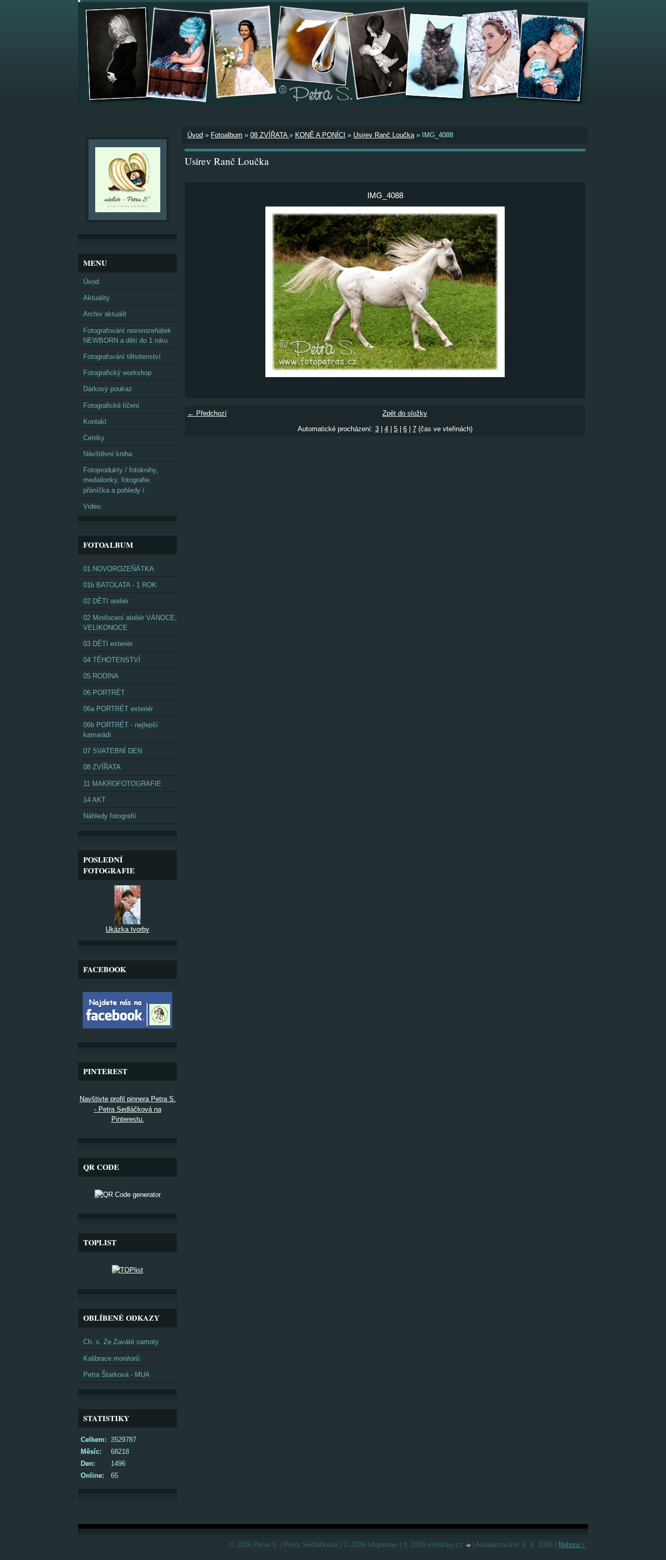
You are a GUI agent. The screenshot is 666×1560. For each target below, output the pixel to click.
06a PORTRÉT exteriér (118, 709)
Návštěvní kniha (107, 454)
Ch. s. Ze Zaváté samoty (121, 1342)
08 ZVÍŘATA (269, 135)
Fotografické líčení (111, 405)
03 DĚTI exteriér (108, 644)
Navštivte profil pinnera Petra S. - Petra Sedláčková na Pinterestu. (128, 1109)
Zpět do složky (404, 413)
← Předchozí (207, 413)
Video (91, 506)
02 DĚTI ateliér (106, 601)
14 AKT (94, 800)
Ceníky (94, 438)
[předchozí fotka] (201, 292)
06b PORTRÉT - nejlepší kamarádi (120, 730)
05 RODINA (101, 676)
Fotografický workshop (117, 373)
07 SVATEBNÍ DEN (112, 751)
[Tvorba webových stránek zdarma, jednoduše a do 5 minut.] (468, 1545)
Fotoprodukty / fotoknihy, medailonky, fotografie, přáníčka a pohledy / (120, 480)
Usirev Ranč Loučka (383, 135)
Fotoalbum (226, 135)
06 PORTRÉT (104, 693)
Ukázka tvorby (127, 929)
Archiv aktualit (104, 314)
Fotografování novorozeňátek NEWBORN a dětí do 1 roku (127, 335)
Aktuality (96, 298)
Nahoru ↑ (571, 1545)
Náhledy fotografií (109, 816)
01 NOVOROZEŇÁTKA (118, 569)
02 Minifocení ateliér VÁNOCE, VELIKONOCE (130, 622)
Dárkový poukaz (107, 389)
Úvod (195, 135)
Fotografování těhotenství (122, 356)
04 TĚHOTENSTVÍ (111, 660)
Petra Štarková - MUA (116, 1374)
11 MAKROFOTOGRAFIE (122, 784)
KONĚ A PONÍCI (320, 135)
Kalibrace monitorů (111, 1358)
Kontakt (95, 422)
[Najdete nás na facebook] (127, 1026)
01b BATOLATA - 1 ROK (120, 585)
